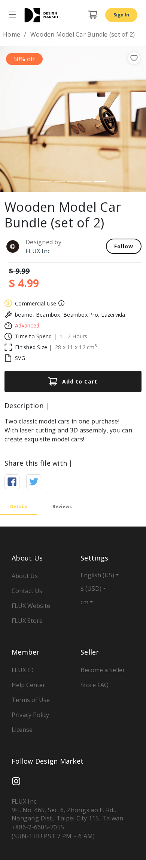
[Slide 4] (86, 181)
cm (84, 602)
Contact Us (27, 591)
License (22, 730)
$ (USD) (90, 588)
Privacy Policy (30, 715)
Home (11, 34)
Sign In (121, 15)
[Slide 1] (46, 181)
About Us (25, 576)
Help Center (28, 685)
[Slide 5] (100, 181)
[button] (11, 119)
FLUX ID (23, 670)
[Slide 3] (73, 181)
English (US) (97, 575)
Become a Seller (102, 670)
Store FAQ (94, 685)
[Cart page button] (92, 14)
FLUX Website (31, 606)
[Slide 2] (59, 181)
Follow (123, 246)
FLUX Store (27, 621)
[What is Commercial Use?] (60, 303)
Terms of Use (31, 700)
